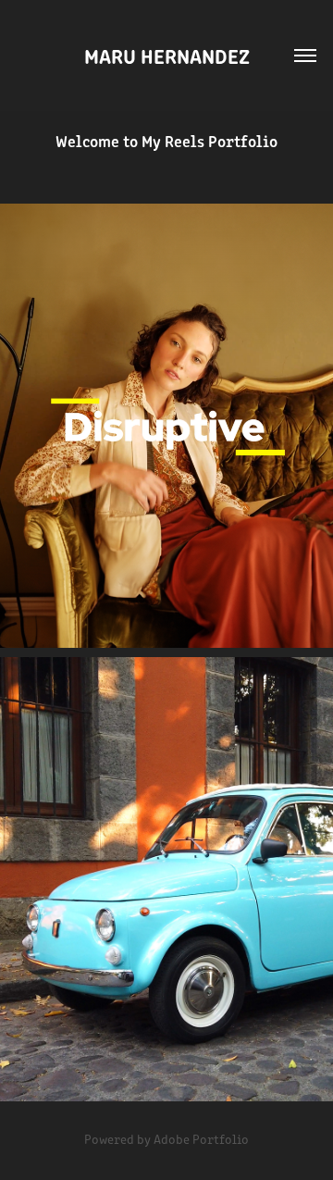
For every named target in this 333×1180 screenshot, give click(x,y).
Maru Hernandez (167, 55)
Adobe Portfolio (201, 1139)
